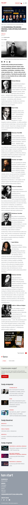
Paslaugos (3, 485)
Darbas (3, 488)
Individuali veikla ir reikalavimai (8, 431)
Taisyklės (3, 492)
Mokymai (19, 446)
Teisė (10, 398)
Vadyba (5, 24)
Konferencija (12, 446)
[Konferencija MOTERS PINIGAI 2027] (4, 456)
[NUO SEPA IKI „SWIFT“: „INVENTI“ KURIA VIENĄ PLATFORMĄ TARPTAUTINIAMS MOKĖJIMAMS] (4, 412)
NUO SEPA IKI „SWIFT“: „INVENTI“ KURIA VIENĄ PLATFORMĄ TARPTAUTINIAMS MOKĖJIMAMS (17, 413)
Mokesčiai (4, 423)
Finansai (11, 409)
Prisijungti (17, 3)
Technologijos (13, 387)
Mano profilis (4, 481)
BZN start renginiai (14, 453)
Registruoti (4, 376)
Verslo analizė (11, 360)
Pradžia (2, 24)
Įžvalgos (4, 360)
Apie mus (3, 490)
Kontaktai (3, 486)
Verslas (3, 33)
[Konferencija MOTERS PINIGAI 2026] (4, 463)
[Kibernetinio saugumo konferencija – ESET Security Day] (4, 448)
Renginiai (24, 446)
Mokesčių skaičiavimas (7, 425)
